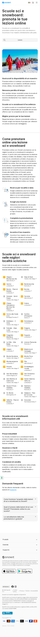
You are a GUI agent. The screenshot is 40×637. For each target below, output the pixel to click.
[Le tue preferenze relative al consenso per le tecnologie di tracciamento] (2, 478)
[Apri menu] (37, 2)
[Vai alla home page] (8, 557)
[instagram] (15, 586)
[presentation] (6, 587)
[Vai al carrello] (33, 2)
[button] (20, 539)
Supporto (13, 490)
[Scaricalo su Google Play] (24, 571)
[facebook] (12, 586)
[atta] (7, 613)
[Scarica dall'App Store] (9, 571)
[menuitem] (16, 590)
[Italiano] (29, 2)
